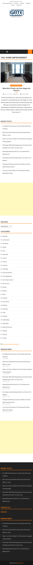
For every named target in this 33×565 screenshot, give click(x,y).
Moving (4, 290)
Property (5, 316)
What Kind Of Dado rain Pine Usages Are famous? (16, 89)
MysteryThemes (19, 563)
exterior (5, 258)
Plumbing (28, 3)
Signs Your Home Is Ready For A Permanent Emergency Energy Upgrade (17, 140)
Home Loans (6, 283)
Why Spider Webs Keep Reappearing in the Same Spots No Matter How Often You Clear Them (17, 146)
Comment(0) (25, 94)
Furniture (16, 3)
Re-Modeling (6, 320)
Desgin (4, 247)
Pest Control (6, 301)
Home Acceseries (7, 272)
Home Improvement (7, 3)
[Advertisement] (16, 35)
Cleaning (5, 236)
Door (4, 250)
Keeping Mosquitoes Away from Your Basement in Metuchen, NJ (16, 153)
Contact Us (19, 5)
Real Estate (6, 323)
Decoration (5, 243)
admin (16, 94)
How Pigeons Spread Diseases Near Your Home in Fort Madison (17, 159)
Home (13, 5)
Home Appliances (7, 276)
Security (5, 334)
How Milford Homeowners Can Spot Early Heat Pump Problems (17, 127)
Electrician (5, 254)
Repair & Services (7, 327)
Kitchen (22, 3)
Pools (4, 312)
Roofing (5, 330)
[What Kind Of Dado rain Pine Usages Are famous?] (16, 72)
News (4, 294)
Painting (5, 298)
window (5, 338)
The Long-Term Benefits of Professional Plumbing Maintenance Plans (16, 172)
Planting (5, 305)
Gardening (5, 269)
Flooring (5, 261)
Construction (6, 240)
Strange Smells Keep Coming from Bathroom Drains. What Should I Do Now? (17, 165)
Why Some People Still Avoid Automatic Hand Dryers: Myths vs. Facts (17, 134)
